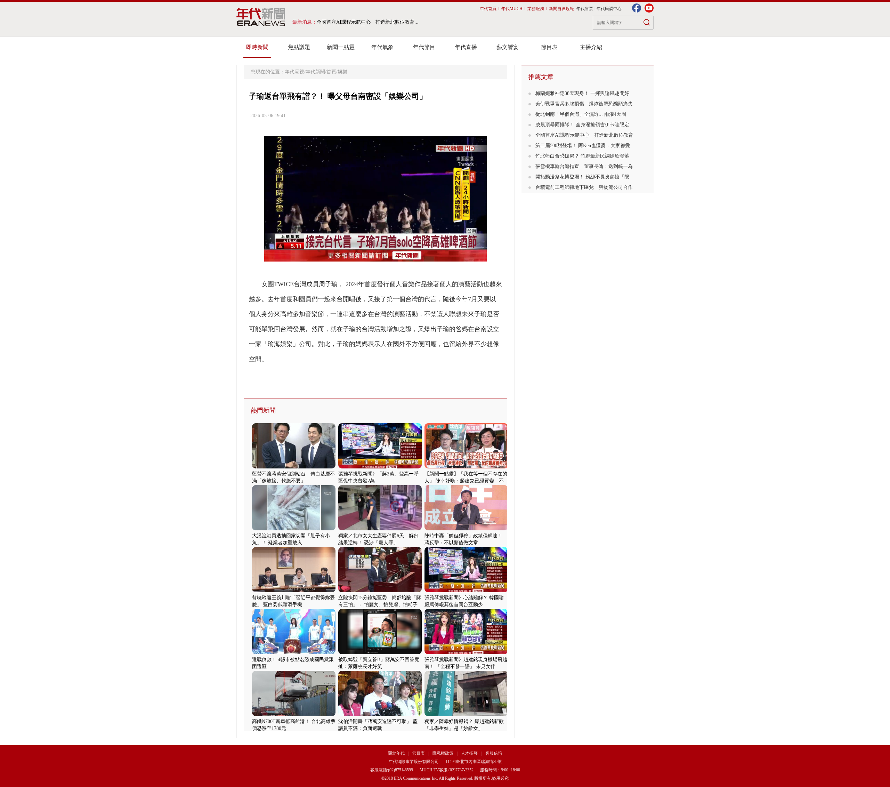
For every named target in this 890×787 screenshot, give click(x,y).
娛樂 (342, 71)
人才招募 (469, 753)
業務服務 (535, 8)
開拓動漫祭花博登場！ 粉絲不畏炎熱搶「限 (582, 176)
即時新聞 (257, 47)
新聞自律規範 (561, 8)
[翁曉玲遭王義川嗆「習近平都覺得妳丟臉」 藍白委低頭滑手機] (293, 590)
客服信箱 (493, 753)
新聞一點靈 (341, 47)
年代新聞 (315, 71)
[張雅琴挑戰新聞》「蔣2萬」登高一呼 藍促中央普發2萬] (380, 466)
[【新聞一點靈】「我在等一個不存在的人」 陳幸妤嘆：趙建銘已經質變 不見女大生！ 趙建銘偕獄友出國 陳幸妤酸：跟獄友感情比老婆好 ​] (466, 466)
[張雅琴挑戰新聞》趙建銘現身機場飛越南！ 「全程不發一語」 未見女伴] (466, 652)
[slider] (375, 256)
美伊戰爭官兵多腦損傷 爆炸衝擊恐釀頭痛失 (584, 103)
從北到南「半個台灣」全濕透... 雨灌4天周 (580, 114)
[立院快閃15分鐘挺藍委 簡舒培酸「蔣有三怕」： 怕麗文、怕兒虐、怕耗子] (380, 590)
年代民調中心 (609, 8)
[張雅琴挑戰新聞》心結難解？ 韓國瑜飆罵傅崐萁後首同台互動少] (466, 590)
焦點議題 (299, 47)
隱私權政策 (443, 753)
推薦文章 (540, 76)
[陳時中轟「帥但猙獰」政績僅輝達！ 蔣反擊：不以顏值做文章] (466, 528)
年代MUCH (512, 8)
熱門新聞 (263, 410)
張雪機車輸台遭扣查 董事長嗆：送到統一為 (584, 166)
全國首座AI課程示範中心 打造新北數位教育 (584, 135)
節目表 (549, 47)
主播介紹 (591, 47)
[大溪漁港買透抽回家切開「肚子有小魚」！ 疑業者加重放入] (293, 528)
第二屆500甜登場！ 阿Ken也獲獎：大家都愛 (582, 145)
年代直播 (466, 47)
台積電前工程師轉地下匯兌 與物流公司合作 (584, 187)
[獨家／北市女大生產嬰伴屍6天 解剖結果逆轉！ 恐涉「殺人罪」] (380, 528)
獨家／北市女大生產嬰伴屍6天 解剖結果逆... (366, 22)
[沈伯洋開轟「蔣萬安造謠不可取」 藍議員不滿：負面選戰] (380, 714)
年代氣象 (382, 47)
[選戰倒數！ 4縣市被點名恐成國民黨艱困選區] (293, 652)
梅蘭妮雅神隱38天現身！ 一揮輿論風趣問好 (582, 93)
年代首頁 (488, 8)
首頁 (331, 71)
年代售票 (584, 8)
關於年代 (396, 753)
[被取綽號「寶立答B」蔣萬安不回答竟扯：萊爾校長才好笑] (380, 652)
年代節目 (424, 47)
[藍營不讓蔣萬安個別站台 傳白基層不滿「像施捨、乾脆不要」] (293, 466)
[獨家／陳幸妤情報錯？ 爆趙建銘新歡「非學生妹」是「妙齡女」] (466, 714)
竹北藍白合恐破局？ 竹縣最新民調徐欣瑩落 (582, 156)
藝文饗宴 (507, 47)
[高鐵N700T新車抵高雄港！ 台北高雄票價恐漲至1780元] (293, 714)
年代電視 (294, 71)
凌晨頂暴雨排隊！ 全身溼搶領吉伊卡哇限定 (582, 124)
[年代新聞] (260, 17)
